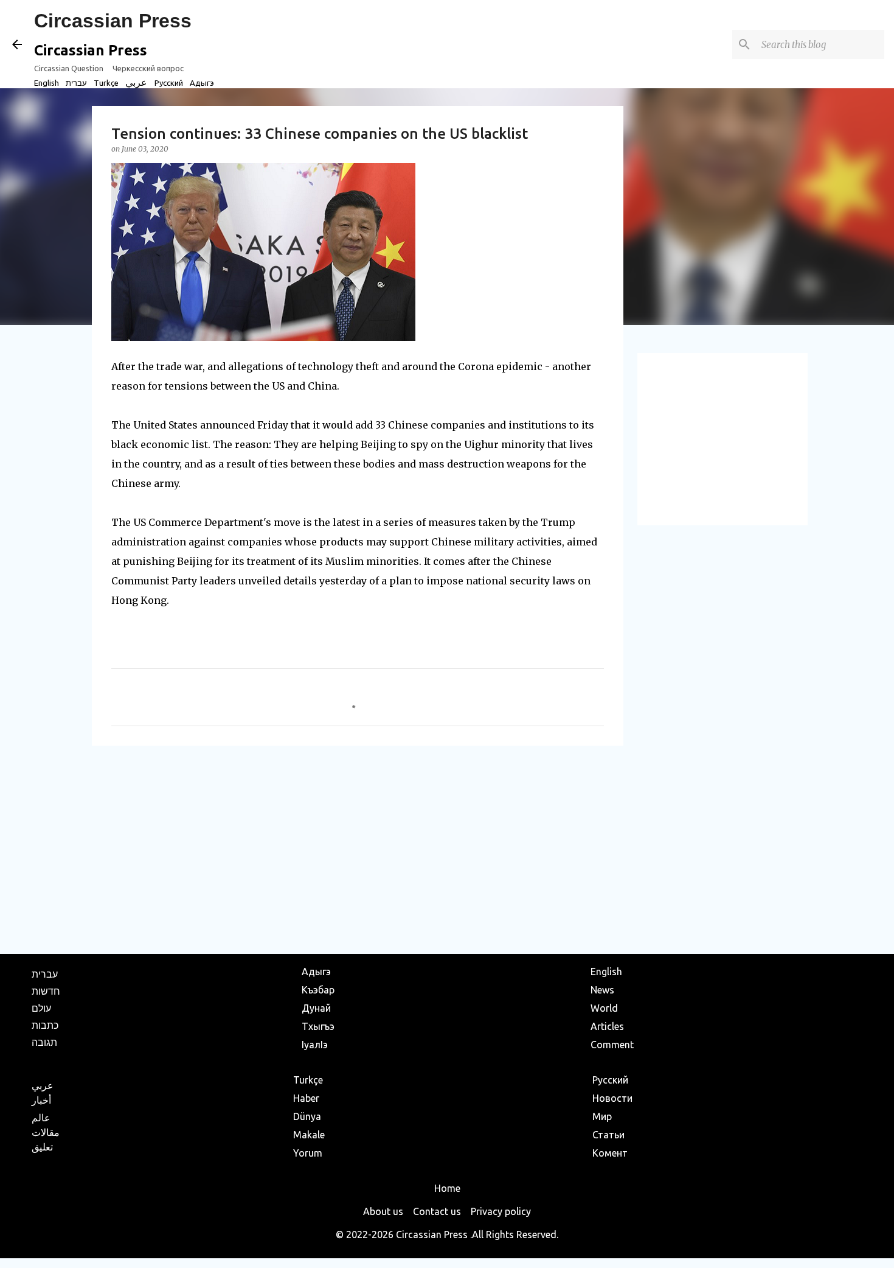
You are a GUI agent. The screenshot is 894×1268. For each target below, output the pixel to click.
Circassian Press (113, 21)
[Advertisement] (357, 849)
